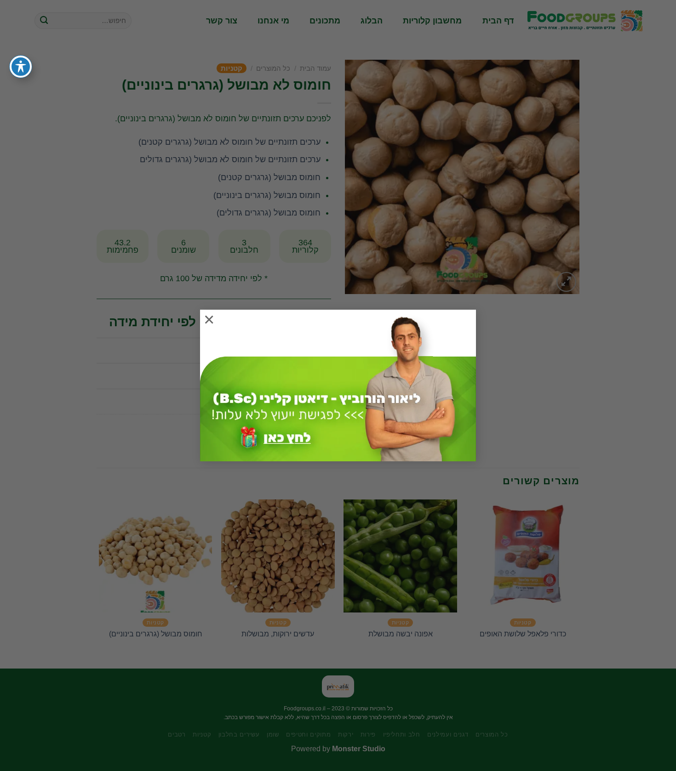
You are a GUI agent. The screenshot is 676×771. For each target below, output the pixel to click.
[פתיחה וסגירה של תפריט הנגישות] (21, 67)
